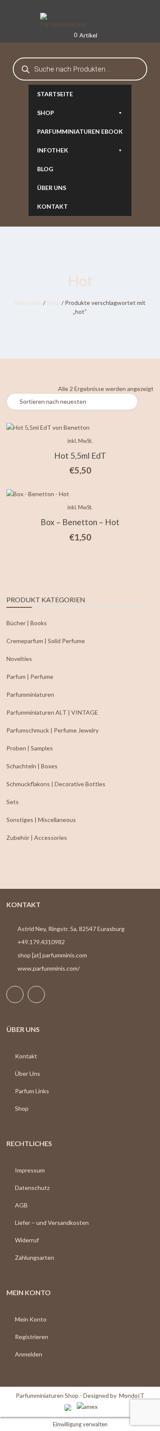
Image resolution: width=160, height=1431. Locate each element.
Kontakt (52, 206)
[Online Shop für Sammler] (80, 21)
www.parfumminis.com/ (48, 968)
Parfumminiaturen (30, 694)
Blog (45, 168)
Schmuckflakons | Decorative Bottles (55, 783)
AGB (21, 1205)
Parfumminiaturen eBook (80, 131)
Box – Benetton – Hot (80, 522)
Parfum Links (32, 1091)
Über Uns (27, 1073)
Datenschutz (32, 1187)
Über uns (51, 187)
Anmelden (28, 1354)
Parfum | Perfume (29, 676)
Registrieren (31, 1336)
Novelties (19, 658)
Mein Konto (31, 1319)
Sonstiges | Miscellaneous (41, 819)
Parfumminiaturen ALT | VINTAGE (52, 712)
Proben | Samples (29, 748)
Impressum (30, 1170)
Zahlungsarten (34, 1257)
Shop (45, 112)
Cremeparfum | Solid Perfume (45, 640)
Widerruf (27, 1240)
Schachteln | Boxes (32, 766)
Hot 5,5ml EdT (80, 455)
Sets (12, 801)
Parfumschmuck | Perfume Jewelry (52, 730)
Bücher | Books (26, 622)
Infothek (52, 150)
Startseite (55, 94)
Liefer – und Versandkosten (52, 1222)
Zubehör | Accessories (36, 837)
